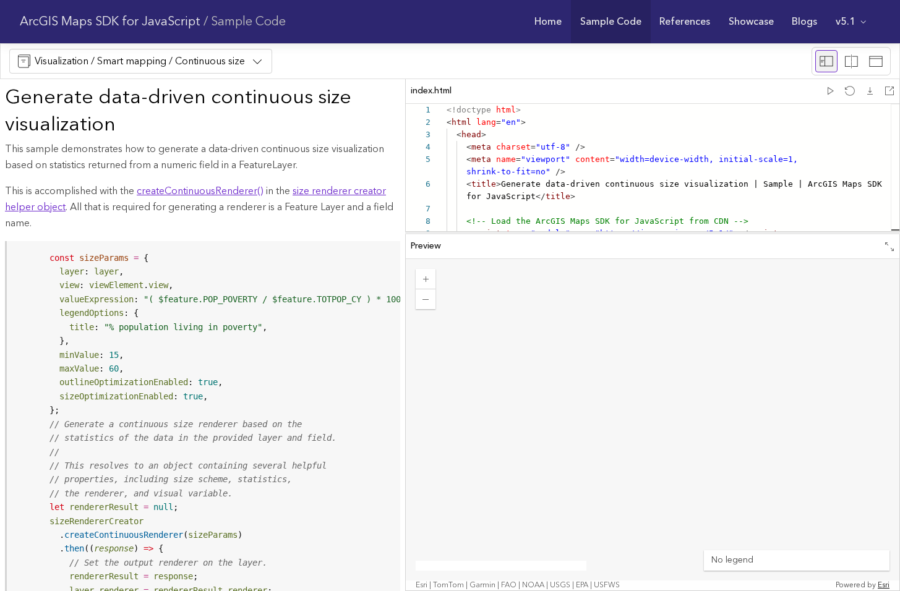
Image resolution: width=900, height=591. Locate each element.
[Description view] (826, 61)
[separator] (652, 233)
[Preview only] (876, 61)
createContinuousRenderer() (200, 191)
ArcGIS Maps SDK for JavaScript (110, 21)
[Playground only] (851, 61)
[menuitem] (548, 21)
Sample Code (248, 21)
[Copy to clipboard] (385, 255)
